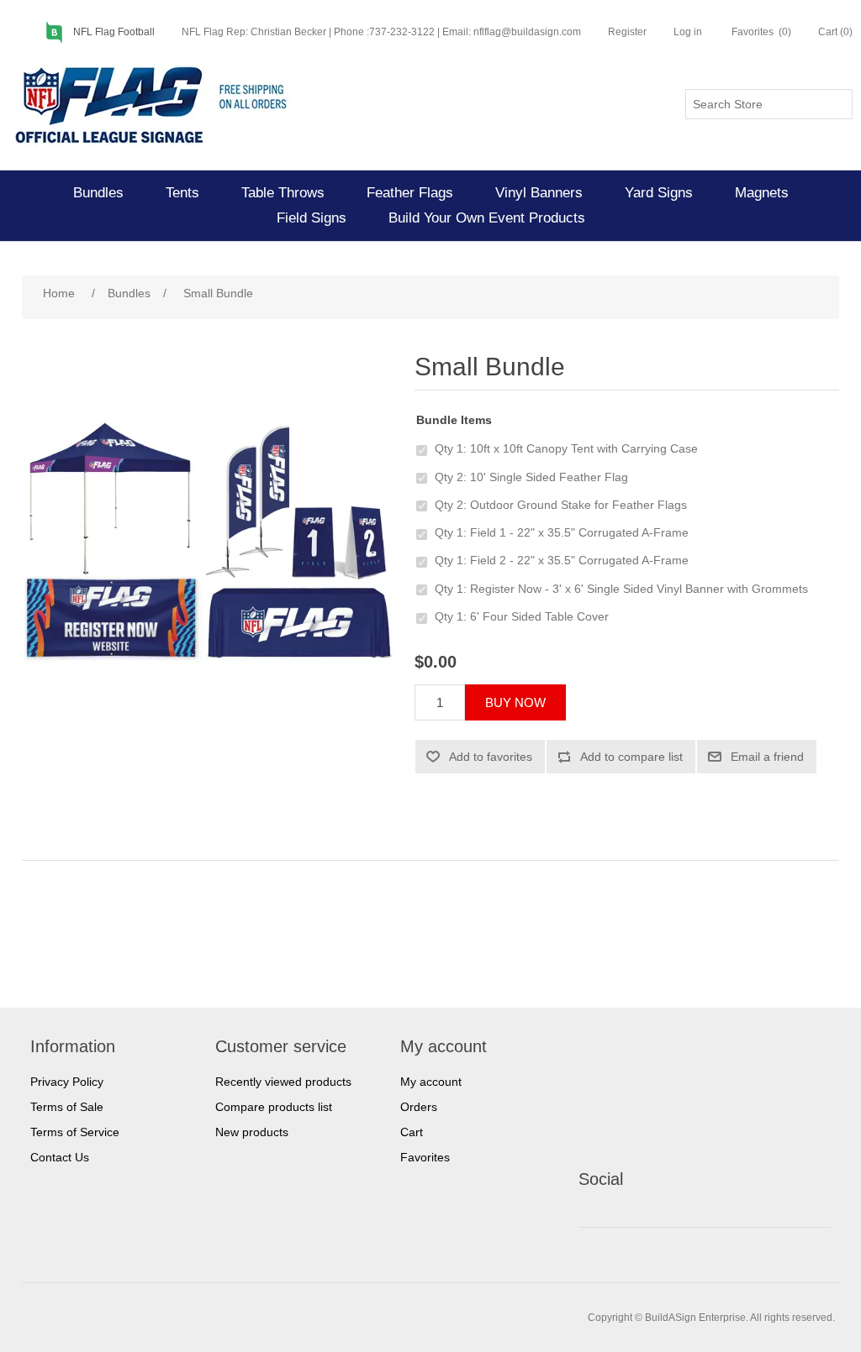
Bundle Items (454, 420)
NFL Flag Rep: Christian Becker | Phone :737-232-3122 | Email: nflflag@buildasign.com (381, 32)
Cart (411, 1132)
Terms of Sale (66, 1107)
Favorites (425, 1157)
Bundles (98, 193)
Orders (418, 1107)
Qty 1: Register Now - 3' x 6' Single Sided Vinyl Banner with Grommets (621, 588)
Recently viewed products (283, 1081)
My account (431, 1081)
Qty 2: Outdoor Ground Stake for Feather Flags (561, 504)
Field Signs (311, 218)
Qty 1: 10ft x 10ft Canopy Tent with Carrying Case (566, 448)
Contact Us (59, 1157)
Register (627, 32)
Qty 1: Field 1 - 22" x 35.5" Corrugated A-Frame (562, 532)
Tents (182, 193)
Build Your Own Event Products (486, 218)
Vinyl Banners (539, 193)
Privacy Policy (66, 1081)
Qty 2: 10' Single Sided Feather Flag (531, 477)
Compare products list (273, 1107)
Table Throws (283, 193)
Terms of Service (74, 1132)
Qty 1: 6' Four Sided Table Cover (522, 616)
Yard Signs (659, 193)
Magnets (762, 193)
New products (251, 1132)
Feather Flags (410, 193)
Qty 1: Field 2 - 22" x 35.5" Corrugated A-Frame (562, 560)
